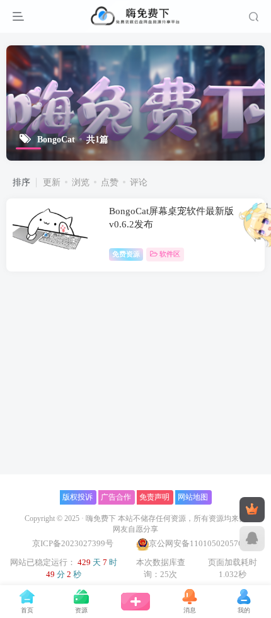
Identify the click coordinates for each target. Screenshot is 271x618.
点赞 (109, 182)
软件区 (169, 254)
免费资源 (126, 254)
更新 (52, 182)
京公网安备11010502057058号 (204, 543)
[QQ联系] (252, 538)
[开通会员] (252, 509)
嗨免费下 (101, 519)
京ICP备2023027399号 (73, 543)
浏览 (80, 182)
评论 (138, 182)
